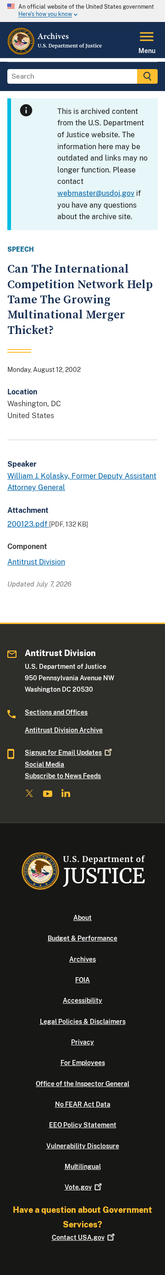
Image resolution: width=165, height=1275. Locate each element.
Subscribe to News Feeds (63, 776)
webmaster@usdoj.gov (95, 193)
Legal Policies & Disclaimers (83, 1021)
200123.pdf (28, 524)
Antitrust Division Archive (64, 730)
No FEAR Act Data (82, 1104)
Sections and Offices (56, 712)
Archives (82, 959)
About (82, 917)
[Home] (55, 52)
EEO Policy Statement (82, 1125)
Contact (78, 1237)
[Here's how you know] (82, 11)
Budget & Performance (82, 938)
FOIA (82, 980)
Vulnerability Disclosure (82, 1146)
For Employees (82, 1062)
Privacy (82, 1042)
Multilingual (83, 1166)
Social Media (44, 764)
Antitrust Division (36, 562)
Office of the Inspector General (82, 1083)
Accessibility (82, 1000)
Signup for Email (63, 752)
